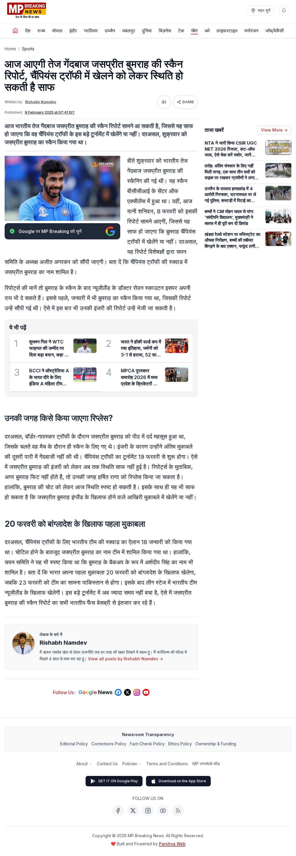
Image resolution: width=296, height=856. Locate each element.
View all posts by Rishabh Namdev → (125, 658)
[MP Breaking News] (26, 10)
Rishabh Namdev (40, 102)
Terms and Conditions (167, 763)
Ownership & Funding (215, 743)
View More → (274, 129)
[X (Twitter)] (133, 810)
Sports (28, 48)
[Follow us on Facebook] (118, 692)
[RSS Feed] (178, 810)
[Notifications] (284, 10)
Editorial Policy (74, 743)
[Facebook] (118, 810)
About (82, 763)
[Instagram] (148, 810)
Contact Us (107, 763)
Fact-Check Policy (147, 743)
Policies (129, 763)
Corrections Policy (108, 743)
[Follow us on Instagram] (136, 692)
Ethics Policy (180, 743)
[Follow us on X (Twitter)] (127, 692)
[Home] (15, 31)
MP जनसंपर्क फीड (206, 763)
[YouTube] (163, 810)
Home (10, 48)
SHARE (188, 102)
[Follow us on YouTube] (146, 692)
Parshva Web (172, 843)
